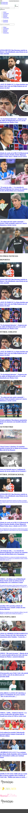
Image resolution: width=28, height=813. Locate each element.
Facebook (5, 20)
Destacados (6, 17)
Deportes (5, 14)
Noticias (5, 16)
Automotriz (6, 13)
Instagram (5, 21)
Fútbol (4, 12)
